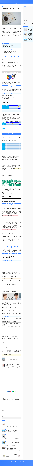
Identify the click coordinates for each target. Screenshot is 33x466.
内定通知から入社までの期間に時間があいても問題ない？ (11, 51)
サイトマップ (22, 461)
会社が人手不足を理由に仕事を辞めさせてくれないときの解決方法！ (28, 8)
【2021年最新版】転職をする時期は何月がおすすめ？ (11, 448)
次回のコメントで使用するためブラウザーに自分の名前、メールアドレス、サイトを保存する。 (11, 416)
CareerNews (2, 1)
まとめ (4, 53)
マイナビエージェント (11, 311)
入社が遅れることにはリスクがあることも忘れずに (10, 52)
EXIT (9, 177)
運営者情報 (12, 461)
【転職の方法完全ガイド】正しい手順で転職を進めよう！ (12, 430)
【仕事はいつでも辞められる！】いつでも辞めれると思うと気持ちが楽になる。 (28, 14)
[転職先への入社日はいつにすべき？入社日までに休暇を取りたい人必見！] (12, 391)
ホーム (2, 3)
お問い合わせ (19, 461)
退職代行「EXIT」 (11, 199)
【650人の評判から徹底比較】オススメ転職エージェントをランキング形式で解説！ (28, 16)
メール (3, 410)
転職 (7, 3)
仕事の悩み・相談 (18, 3)
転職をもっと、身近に (16, 464)
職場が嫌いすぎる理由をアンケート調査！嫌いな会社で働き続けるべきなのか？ (28, 12)
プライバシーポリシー (16, 461)
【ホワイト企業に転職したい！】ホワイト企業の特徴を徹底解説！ (28, 10)
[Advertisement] (7, 375)
